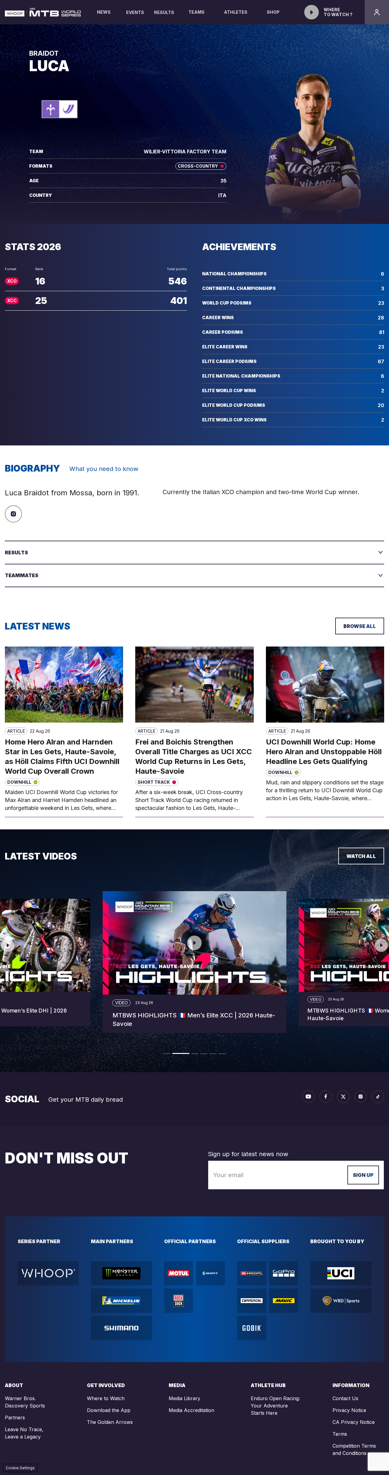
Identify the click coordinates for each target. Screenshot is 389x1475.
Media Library (184, 1398)
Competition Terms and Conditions (354, 1449)
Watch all (361, 856)
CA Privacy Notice (353, 1422)
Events (135, 12)
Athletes (235, 12)
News (104, 12)
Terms (339, 1434)
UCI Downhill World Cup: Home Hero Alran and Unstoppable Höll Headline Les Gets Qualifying (324, 752)
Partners (15, 1417)
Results (164, 12)
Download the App (108, 1410)
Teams (196, 12)
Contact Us (345, 1398)
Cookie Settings (20, 1468)
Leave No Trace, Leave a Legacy (24, 1433)
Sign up (363, 1175)
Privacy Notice (349, 1410)
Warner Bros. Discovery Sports (25, 1402)
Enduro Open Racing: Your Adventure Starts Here (275, 1405)
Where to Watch (106, 1398)
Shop (273, 12)
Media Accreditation (191, 1410)
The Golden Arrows (110, 1422)
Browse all (359, 626)
